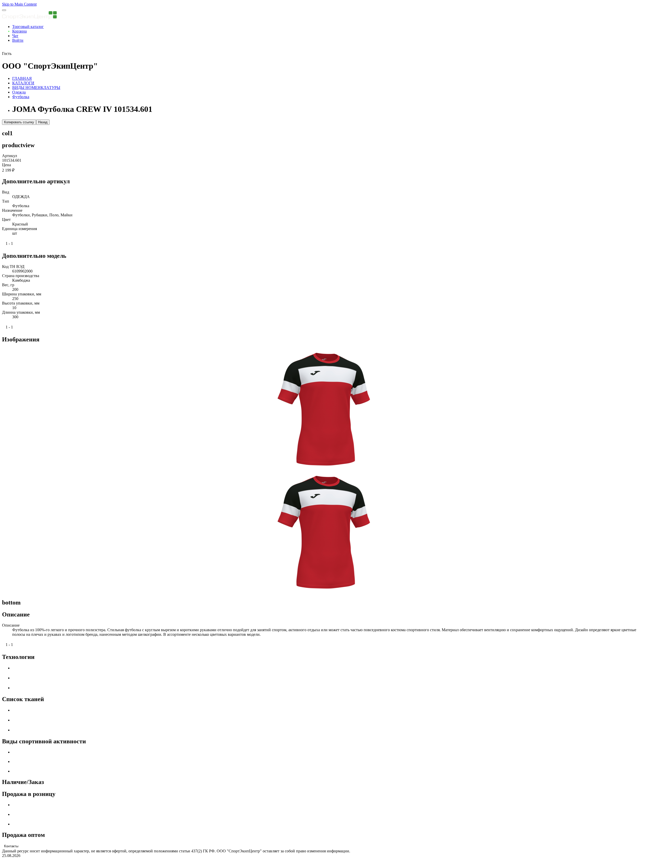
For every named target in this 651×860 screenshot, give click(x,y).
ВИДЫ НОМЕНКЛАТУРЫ (36, 87)
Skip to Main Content (19, 4)
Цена (6, 165)
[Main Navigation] (4, 10)
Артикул (9, 156)
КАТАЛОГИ (23, 83)
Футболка (20, 97)
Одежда (19, 92)
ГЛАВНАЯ (22, 78)
